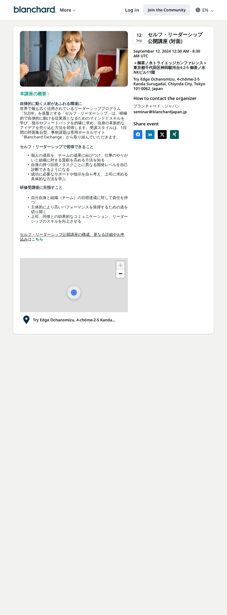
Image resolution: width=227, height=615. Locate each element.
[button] (202, 10)
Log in (132, 10)
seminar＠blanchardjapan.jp (160, 111)
